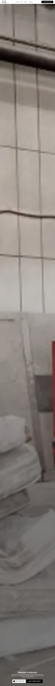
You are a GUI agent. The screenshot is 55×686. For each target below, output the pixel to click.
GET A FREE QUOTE (34, 681)
